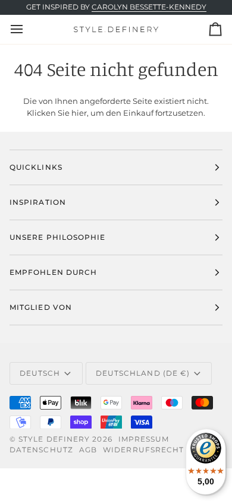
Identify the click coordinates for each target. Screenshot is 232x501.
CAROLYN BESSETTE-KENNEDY (149, 7)
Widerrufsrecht (143, 449)
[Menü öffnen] (27, 29)
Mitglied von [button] (41, 307)
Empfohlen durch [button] (53, 272)
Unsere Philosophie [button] (57, 237)
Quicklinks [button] (36, 167)
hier (79, 113)
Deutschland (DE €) (143, 373)
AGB (88, 449)
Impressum (144, 439)
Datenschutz (41, 449)
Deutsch (40, 373)
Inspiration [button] (38, 202)
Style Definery (54, 439)
